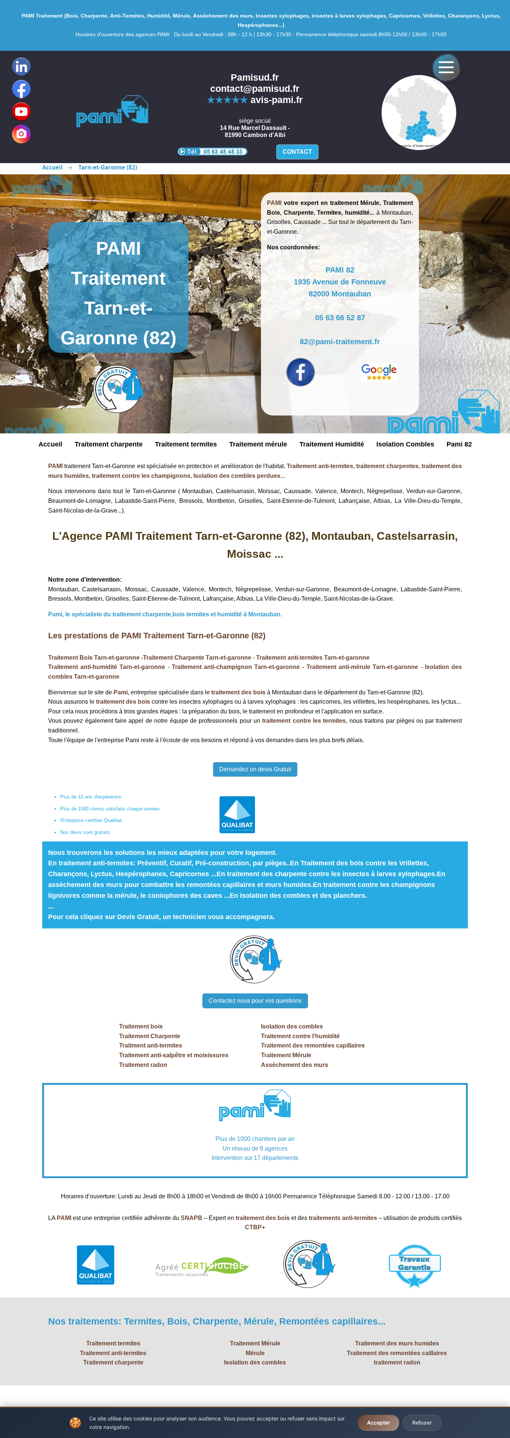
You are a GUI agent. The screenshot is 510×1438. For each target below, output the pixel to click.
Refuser (422, 1422)
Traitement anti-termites (320, 466)
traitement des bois (238, 692)
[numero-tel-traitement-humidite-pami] (212, 151)
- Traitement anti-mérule (336, 667)
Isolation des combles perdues (236, 476)
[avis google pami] (379, 372)
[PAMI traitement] (255, 1106)
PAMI (55, 466)
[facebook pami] (300, 372)
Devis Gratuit (138, 917)
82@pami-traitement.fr (340, 341)
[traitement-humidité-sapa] (112, 112)
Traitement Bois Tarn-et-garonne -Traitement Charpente (127, 657)
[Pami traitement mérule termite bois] (419, 112)
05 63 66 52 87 (340, 318)
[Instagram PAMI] (21, 134)
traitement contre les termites (304, 721)
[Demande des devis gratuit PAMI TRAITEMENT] (255, 960)
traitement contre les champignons (141, 476)
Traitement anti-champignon (213, 667)
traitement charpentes (387, 466)
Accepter (378, 1422)
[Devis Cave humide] (118, 389)
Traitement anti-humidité (83, 667)
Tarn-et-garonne (228, 657)
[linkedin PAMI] (21, 111)
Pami (120, 692)
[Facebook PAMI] (21, 89)
